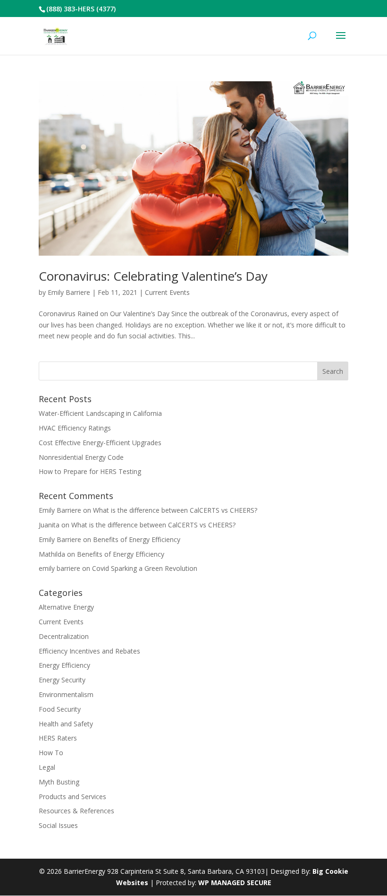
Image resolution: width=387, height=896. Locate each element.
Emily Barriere (69, 292)
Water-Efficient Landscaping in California (100, 413)
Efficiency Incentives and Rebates (89, 650)
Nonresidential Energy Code (81, 457)
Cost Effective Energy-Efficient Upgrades (100, 442)
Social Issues (58, 825)
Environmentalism (66, 694)
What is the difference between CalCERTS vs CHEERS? (175, 510)
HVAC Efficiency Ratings (75, 427)
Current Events (167, 292)
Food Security (60, 709)
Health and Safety (66, 723)
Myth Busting (59, 781)
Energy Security (62, 679)
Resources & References (76, 810)
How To (51, 752)
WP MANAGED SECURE (234, 882)
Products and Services (72, 796)
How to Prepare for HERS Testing (90, 471)
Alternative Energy (66, 607)
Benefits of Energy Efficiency (136, 539)
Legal (47, 767)
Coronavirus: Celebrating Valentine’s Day (153, 275)
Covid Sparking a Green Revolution (144, 568)
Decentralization (64, 636)
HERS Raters (58, 737)
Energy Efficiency (64, 665)
